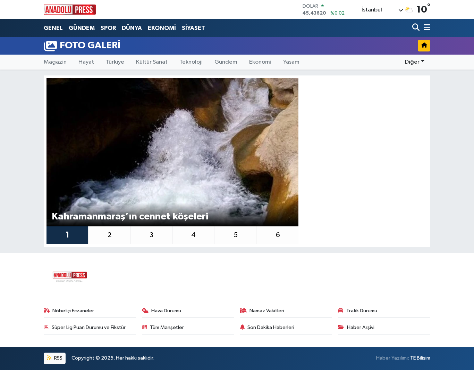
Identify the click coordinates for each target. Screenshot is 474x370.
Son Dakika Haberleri (270, 327)
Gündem (225, 62)
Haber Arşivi (360, 327)
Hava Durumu (166, 310)
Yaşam (291, 62)
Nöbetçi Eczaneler (73, 310)
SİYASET (193, 28)
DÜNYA (132, 28)
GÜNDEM (82, 28)
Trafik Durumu (361, 310)
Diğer (412, 62)
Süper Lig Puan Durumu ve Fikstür (89, 327)
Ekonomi (260, 62)
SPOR (108, 28)
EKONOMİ (162, 28)
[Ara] (416, 28)
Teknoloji (191, 62)
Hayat (86, 62)
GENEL (53, 28)
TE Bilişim (420, 358)
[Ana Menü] (426, 28)
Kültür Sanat (152, 62)
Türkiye (115, 62)
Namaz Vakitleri (266, 310)
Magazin (55, 62)
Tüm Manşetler (167, 327)
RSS (57, 358)
